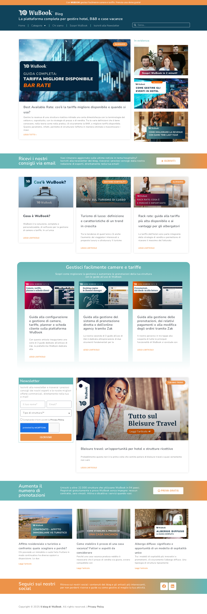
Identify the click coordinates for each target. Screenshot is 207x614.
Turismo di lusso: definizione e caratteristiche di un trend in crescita (102, 221)
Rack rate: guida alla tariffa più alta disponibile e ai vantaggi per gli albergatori (159, 221)
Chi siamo (57, 25)
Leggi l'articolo (31, 238)
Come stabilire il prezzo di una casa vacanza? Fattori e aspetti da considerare (100, 548)
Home (21, 25)
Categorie (36, 25)
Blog (59, 14)
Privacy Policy (96, 606)
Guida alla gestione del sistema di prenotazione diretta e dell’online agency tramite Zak (101, 323)
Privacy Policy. (57, 419)
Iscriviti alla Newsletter (106, 25)
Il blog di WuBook (51, 606)
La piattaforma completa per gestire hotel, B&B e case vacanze (71, 19)
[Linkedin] (172, 586)
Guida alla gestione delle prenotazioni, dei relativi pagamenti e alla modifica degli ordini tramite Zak (156, 323)
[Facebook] (164, 586)
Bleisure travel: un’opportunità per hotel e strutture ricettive (127, 449)
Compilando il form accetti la (43, 419)
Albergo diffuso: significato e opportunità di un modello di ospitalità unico (161, 548)
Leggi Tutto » (30, 135)
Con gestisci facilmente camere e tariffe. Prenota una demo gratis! (103, 2)
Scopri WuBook (78, 25)
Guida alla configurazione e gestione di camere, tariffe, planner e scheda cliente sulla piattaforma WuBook (48, 324)
